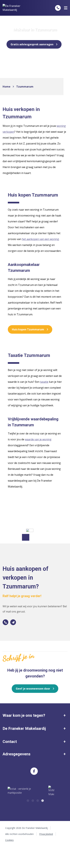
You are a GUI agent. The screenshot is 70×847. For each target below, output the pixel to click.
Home (6, 86)
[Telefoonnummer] (58, 8)
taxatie (44, 382)
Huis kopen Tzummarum (28, 329)
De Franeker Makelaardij (24, 728)
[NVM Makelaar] (51, 791)
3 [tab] (37, 800)
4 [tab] (42, 800)
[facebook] (34, 771)
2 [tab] (32, 800)
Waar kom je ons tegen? (24, 715)
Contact (10, 741)
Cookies (9, 840)
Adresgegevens (16, 754)
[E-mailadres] (13, 622)
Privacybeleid (46, 834)
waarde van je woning (38, 439)
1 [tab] (27, 800)
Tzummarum (24, 86)
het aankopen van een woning (40, 239)
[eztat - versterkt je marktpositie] (19, 791)
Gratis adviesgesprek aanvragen (32, 44)
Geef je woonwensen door (33, 688)
